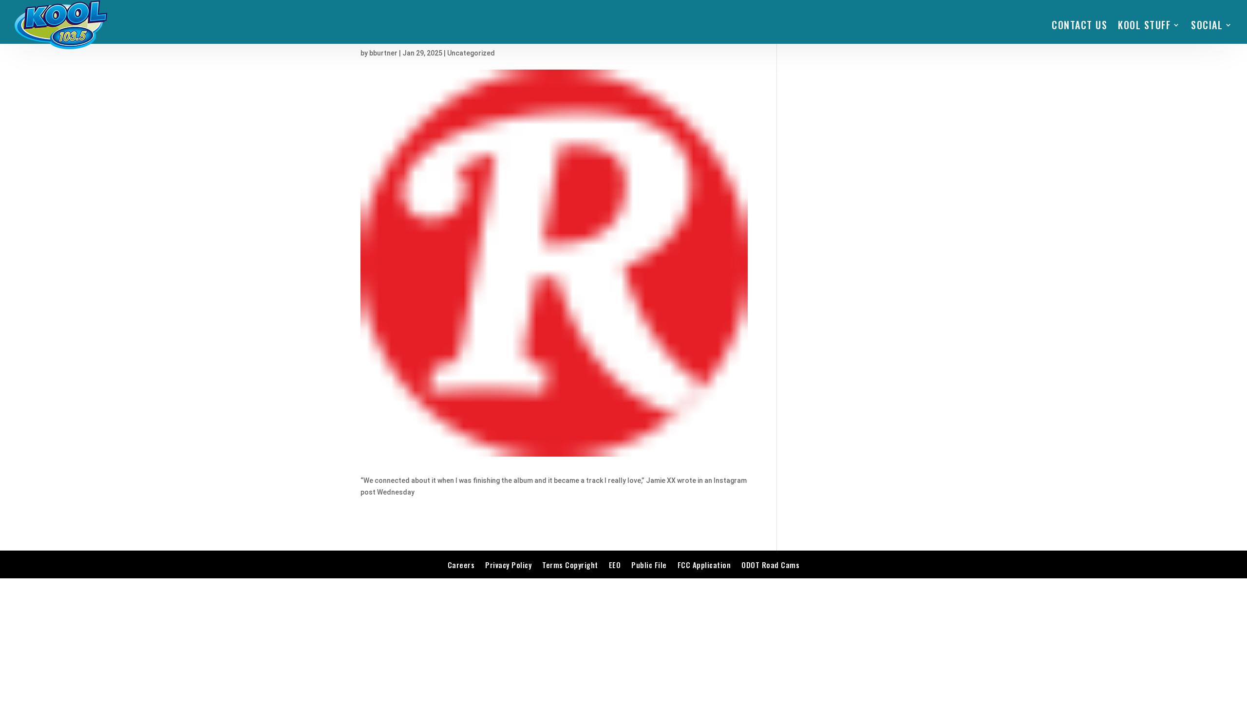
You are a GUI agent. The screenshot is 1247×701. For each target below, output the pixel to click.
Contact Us (1079, 25)
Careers (461, 564)
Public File (649, 564)
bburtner (383, 53)
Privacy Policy (508, 564)
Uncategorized (471, 53)
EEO (615, 564)
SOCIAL (1207, 25)
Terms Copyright (570, 564)
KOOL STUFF (1144, 25)
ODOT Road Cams (770, 564)
